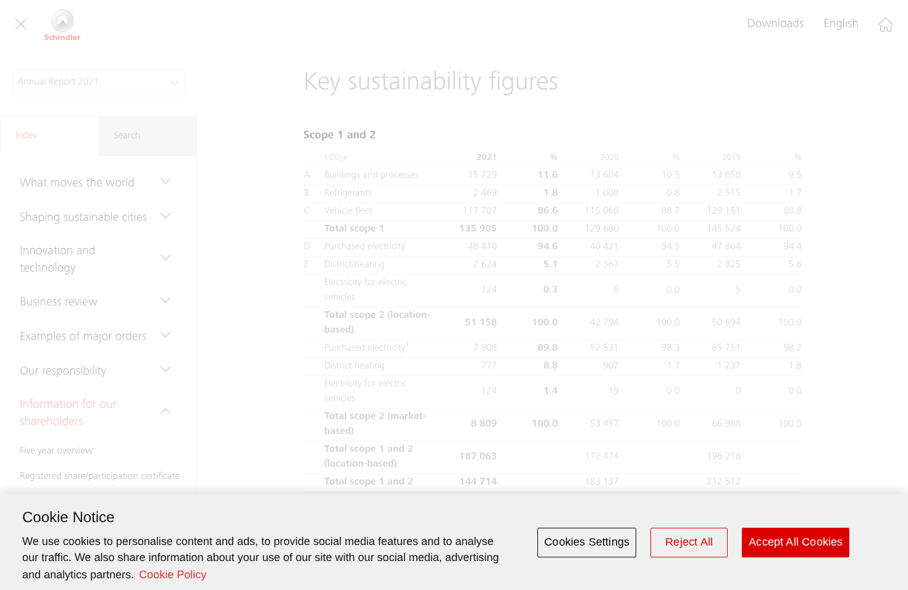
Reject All (689, 542)
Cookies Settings (586, 542)
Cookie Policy (172, 574)
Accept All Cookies (796, 542)
